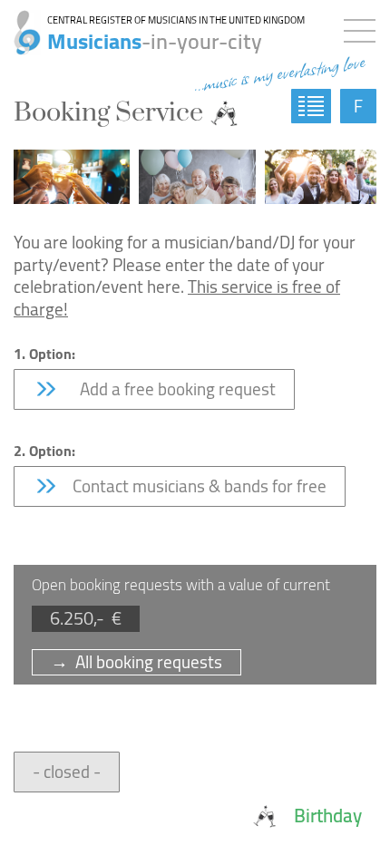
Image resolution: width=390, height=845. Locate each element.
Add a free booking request (172, 389)
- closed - (67, 771)
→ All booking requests (136, 662)
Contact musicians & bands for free (198, 486)
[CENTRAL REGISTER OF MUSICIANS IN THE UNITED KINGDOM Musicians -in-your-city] (20, 22)
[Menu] (364, 27)
